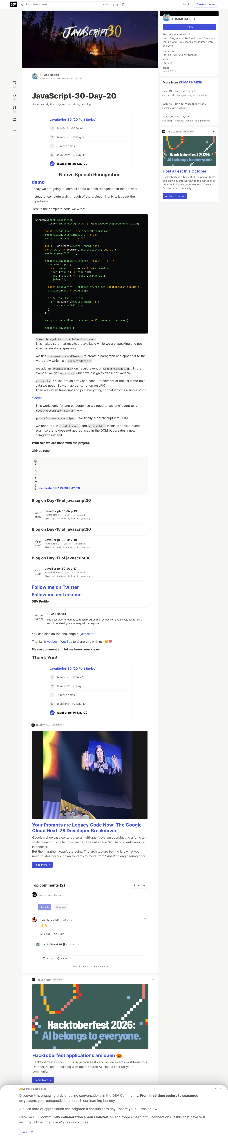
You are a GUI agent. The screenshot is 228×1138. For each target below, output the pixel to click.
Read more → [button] (42, 864)
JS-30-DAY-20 (69, 488)
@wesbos (50, 641)
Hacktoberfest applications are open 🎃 (77, 1055)
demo (38, 182)
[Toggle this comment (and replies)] (34, 925)
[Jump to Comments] (14, 96)
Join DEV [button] (27, 1132)
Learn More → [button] (43, 1080)
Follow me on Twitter (55, 587)
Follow (189, 27)
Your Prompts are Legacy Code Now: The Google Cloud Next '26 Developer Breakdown (87, 827)
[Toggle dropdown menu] (145, 725)
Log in (186, 4)
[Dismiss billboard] (221, 1088)
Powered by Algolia (112, 4)
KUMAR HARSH (49, 75)
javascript (64, 104)
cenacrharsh (48, 488)
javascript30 (89, 634)
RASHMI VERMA (50, 919)
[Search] (23, 4)
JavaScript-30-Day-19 (186, 118)
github (50, 104)
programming (82, 104)
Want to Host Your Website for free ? (184, 105)
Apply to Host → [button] (174, 196)
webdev (38, 104)
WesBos (66, 641)
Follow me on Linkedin (57, 594)
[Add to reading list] (14, 109)
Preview (61, 907)
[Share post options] (14, 131)
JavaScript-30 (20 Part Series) (73, 119)
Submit (44, 907)
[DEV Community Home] (13, 4)
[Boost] (14, 119)
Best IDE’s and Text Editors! (184, 93)
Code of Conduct (80, 966)
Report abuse (101, 966)
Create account (206, 4)
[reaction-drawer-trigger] (14, 84)
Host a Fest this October (184, 171)
